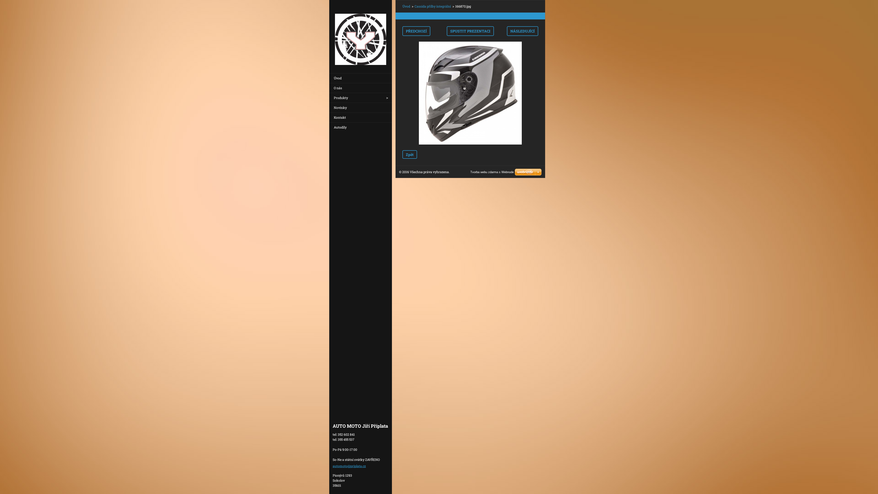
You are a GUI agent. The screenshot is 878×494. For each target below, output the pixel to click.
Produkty (341, 98)
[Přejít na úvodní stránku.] (360, 33)
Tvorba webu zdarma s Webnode (492, 172)
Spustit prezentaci (470, 31)
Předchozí (416, 31)
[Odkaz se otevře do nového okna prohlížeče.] (470, 93)
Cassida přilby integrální (433, 6)
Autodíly (340, 127)
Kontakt (340, 117)
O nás (338, 88)
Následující (522, 31)
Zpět (410, 154)
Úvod (338, 78)
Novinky (340, 107)
